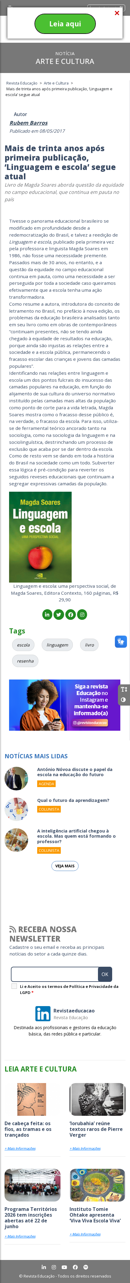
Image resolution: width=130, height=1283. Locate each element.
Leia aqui (65, 23)
